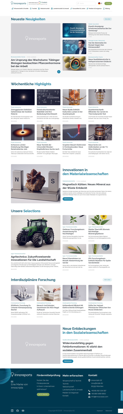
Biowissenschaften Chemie (18, 57)
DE (101, 3)
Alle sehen (107, 19)
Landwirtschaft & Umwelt (73, 390)
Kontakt (108, 3)
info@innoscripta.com (99, 397)
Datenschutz (109, 410)
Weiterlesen (68, 199)
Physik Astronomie (16, 107)
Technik (66, 384)
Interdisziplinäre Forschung (18, 303)
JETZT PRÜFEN (43, 394)
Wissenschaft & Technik (72, 381)
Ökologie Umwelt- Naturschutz (96, 40)
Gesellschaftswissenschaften (70, 340)
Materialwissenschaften (69, 181)
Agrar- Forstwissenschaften (18, 253)
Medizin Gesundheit (93, 24)
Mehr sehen (107, 279)
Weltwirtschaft (68, 387)
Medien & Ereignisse (70, 393)
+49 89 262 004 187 (98, 391)
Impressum (100, 410)
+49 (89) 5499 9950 (98, 394)
